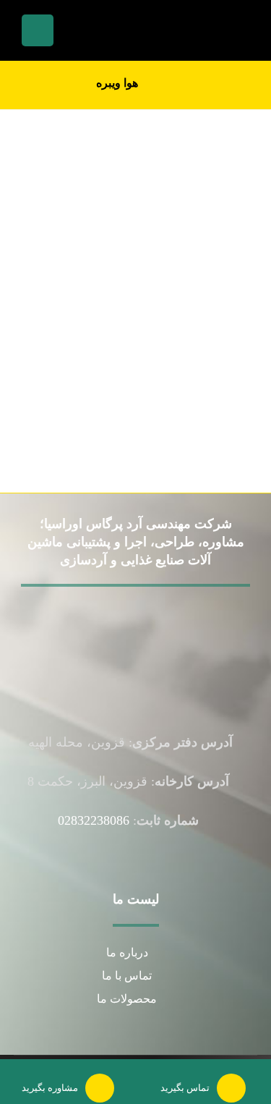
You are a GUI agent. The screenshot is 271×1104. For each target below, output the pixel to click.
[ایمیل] (137, 667)
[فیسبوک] (146, 667)
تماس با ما (127, 975)
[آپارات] (127, 667)
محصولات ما (127, 999)
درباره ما (127, 952)
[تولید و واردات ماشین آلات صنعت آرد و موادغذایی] (199, 27)
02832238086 (93, 820)
